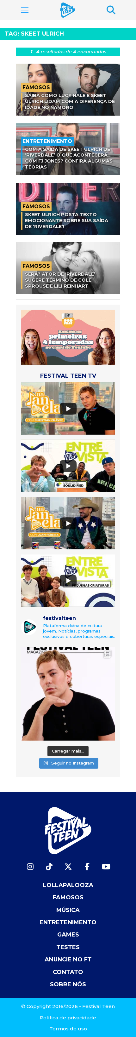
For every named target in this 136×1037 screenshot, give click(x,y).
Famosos (68, 897)
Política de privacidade (68, 1018)
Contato (68, 972)
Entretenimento (68, 922)
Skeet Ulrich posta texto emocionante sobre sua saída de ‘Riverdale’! (66, 220)
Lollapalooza (68, 885)
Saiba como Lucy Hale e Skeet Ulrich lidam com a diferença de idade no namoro (70, 101)
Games (68, 934)
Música (68, 910)
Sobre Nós (68, 984)
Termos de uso (68, 1029)
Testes (68, 947)
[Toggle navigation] (25, 10)
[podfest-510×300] (68, 337)
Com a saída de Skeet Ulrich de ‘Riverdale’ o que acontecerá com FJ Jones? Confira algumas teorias (69, 158)
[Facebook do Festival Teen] (87, 867)
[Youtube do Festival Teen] (106, 867)
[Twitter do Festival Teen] (68, 867)
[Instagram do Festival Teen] (30, 867)
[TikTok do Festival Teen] (49, 867)
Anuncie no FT (68, 959)
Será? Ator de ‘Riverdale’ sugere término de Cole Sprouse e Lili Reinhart (60, 280)
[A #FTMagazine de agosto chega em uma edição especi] (68, 694)
